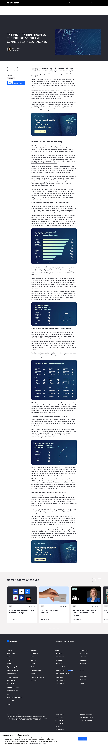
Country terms (59, 720)
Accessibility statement (86, 720)
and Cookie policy (41, 743)
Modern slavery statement (87, 714)
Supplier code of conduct (86, 717)
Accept (82, 738)
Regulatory (58, 726)
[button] (77, 3)
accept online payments (56, 68)
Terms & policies (59, 714)
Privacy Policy (32, 743)
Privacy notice (59, 723)
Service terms (59, 717)
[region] (54, 739)
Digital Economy (11, 78)
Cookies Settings (59, 729)
